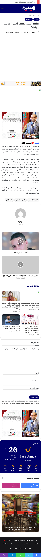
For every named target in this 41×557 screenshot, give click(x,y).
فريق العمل (12, 543)
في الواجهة (28, 19)
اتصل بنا (5, 543)
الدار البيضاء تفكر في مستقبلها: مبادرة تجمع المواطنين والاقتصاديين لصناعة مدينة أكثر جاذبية (32, 329)
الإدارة (35, 32)
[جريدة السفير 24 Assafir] (28, 8)
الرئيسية (35, 15)
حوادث (30, 15)
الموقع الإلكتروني (34, 388)
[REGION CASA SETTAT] (20, 125)
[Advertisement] (20, 57)
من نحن (19, 543)
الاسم (37, 373)
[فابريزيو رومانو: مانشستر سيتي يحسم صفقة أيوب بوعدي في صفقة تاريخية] (30, 296)
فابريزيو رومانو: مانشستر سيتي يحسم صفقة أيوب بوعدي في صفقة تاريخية (30, 305)
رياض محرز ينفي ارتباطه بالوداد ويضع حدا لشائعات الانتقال (11, 327)
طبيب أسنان (20, 200)
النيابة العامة (33, 200)
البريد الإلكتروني (34, 380)
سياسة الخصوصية (27, 543)
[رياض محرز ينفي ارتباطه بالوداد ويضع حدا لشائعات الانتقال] (11, 319)
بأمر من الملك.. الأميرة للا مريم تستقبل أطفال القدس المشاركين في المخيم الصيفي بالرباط (11, 306)
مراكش (8, 200)
